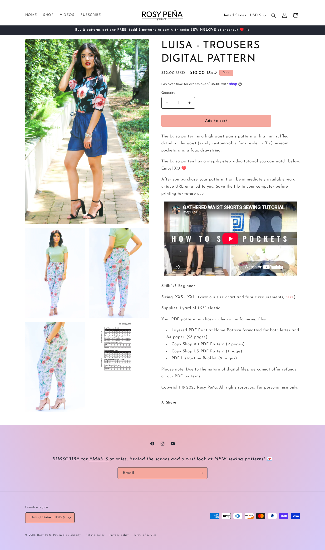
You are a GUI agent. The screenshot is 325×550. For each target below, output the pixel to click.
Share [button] (171, 402)
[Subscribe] (201, 473)
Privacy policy (119, 535)
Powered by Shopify (67, 535)
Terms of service (144, 535)
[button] (273, 15)
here (290, 297)
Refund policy (95, 535)
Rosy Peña (44, 535)
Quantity (168, 92)
